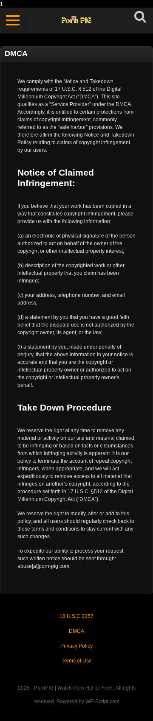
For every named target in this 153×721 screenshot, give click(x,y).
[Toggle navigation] (13, 20)
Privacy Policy (76, 646)
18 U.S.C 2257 (77, 616)
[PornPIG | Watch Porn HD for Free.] (76, 20)
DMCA (76, 631)
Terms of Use (77, 661)
